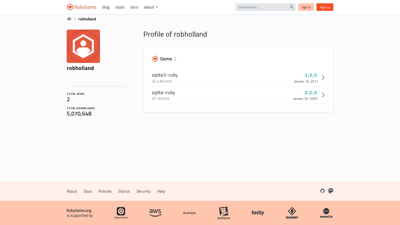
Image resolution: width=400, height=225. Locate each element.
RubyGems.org (79, 210)
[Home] (69, 19)
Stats (120, 7)
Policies (105, 191)
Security (144, 191)
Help (161, 191)
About (72, 191)
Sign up (325, 7)
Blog (106, 7)
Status (124, 191)
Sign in (306, 7)
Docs (134, 7)
